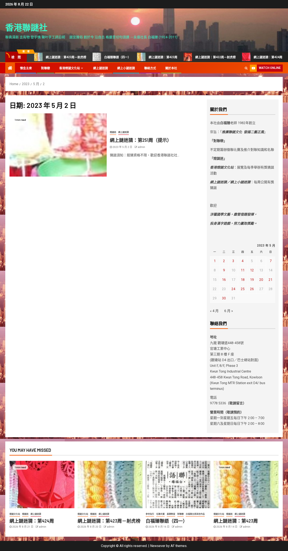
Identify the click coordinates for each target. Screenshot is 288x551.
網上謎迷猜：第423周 (153, 57)
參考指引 (150, 514)
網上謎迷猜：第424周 (258, 57)
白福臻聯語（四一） (107, 57)
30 (224, 298)
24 (233, 289)
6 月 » (228, 311)
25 (243, 289)
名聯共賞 (160, 514)
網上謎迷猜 (100, 68)
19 (252, 280)
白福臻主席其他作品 (195, 514)
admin (141, 147)
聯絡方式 (150, 68)
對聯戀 (45, 68)
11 (243, 270)
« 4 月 (214, 311)
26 (252, 289)
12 (252, 270)
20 (261, 280)
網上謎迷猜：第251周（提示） (141, 140)
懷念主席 (26, 68)
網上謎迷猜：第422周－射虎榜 (205, 57)
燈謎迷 (113, 132)
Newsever (157, 546)
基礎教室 (171, 514)
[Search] (246, 68)
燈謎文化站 (14, 514)
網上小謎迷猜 (126, 68)
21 (270, 280)
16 (224, 280)
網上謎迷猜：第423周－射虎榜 (56, 57)
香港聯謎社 (26, 27)
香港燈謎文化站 (69, 68)
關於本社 (171, 68)
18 (243, 280)
